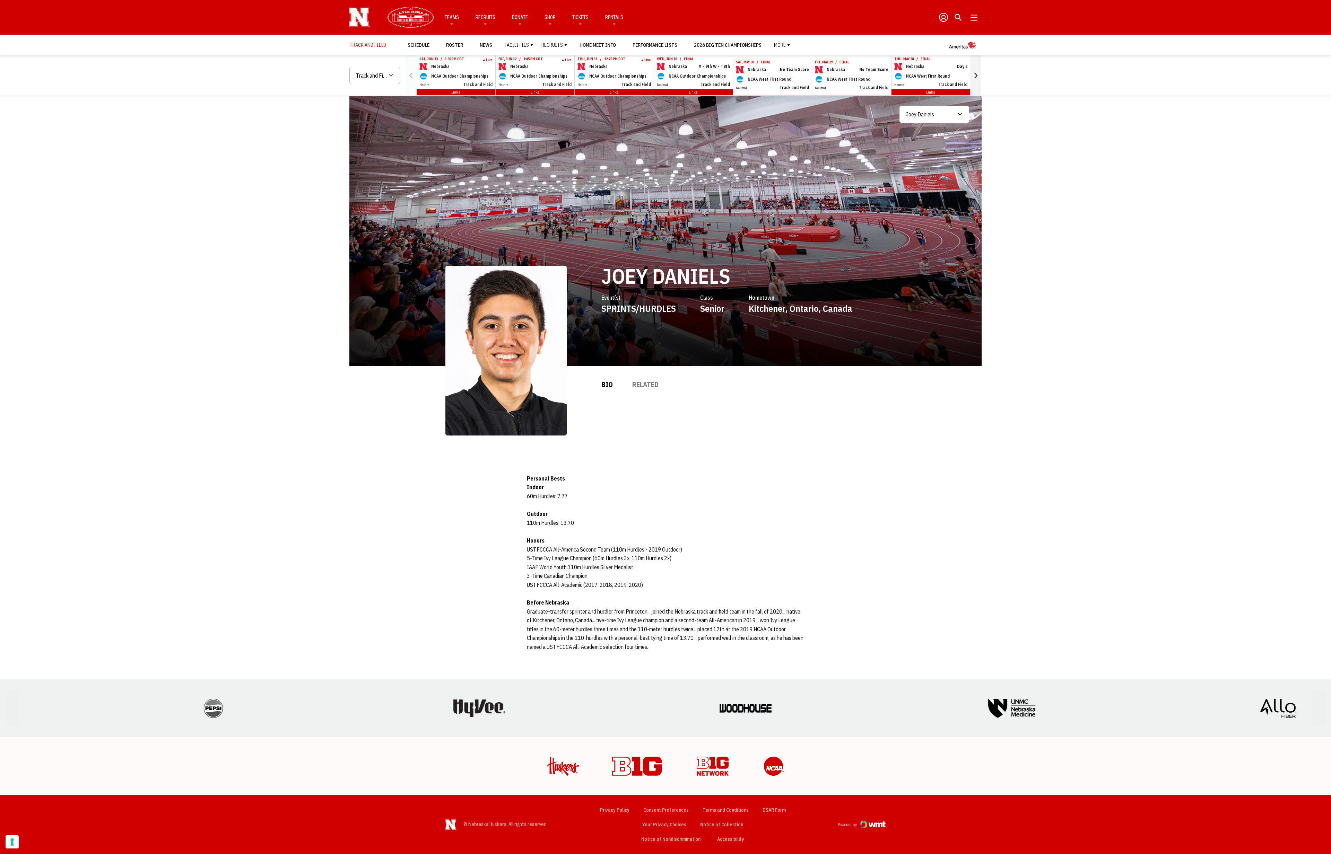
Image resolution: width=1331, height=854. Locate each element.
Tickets (580, 17)
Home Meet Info (598, 45)
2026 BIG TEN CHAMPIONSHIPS (728, 45)
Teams (452, 17)
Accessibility (730, 839)
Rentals (614, 17)
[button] (975, 75)
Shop (550, 17)
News (486, 45)
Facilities (517, 45)
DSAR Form (774, 810)
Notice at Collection (721, 824)
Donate (520, 17)
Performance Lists (655, 45)
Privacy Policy (614, 810)
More (780, 45)
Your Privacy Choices (664, 824)
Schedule (418, 45)
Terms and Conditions (726, 810)
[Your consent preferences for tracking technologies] (12, 841)
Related (645, 384)
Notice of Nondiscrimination (671, 839)
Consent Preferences (666, 810)
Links (455, 92)
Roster (454, 45)
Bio (607, 384)
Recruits (485, 17)
